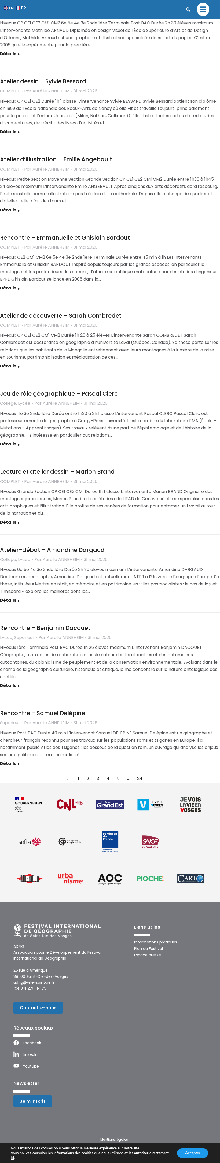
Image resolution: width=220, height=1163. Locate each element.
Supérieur (24, 637)
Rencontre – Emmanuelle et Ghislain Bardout (65, 237)
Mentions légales (114, 1139)
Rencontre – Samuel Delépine (42, 713)
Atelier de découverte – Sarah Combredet (61, 315)
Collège (8, 403)
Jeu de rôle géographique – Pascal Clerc (59, 393)
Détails (8, 54)
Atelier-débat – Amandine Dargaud (52, 550)
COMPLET (10, 91)
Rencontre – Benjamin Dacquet (45, 628)
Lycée (24, 403)
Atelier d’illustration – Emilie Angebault (56, 159)
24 (139, 778)
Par (46, 91)
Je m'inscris (33, 1101)
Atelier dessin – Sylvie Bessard (43, 81)
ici (12, 1157)
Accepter (192, 1152)
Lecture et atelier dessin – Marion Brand (57, 471)
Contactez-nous (38, 1008)
